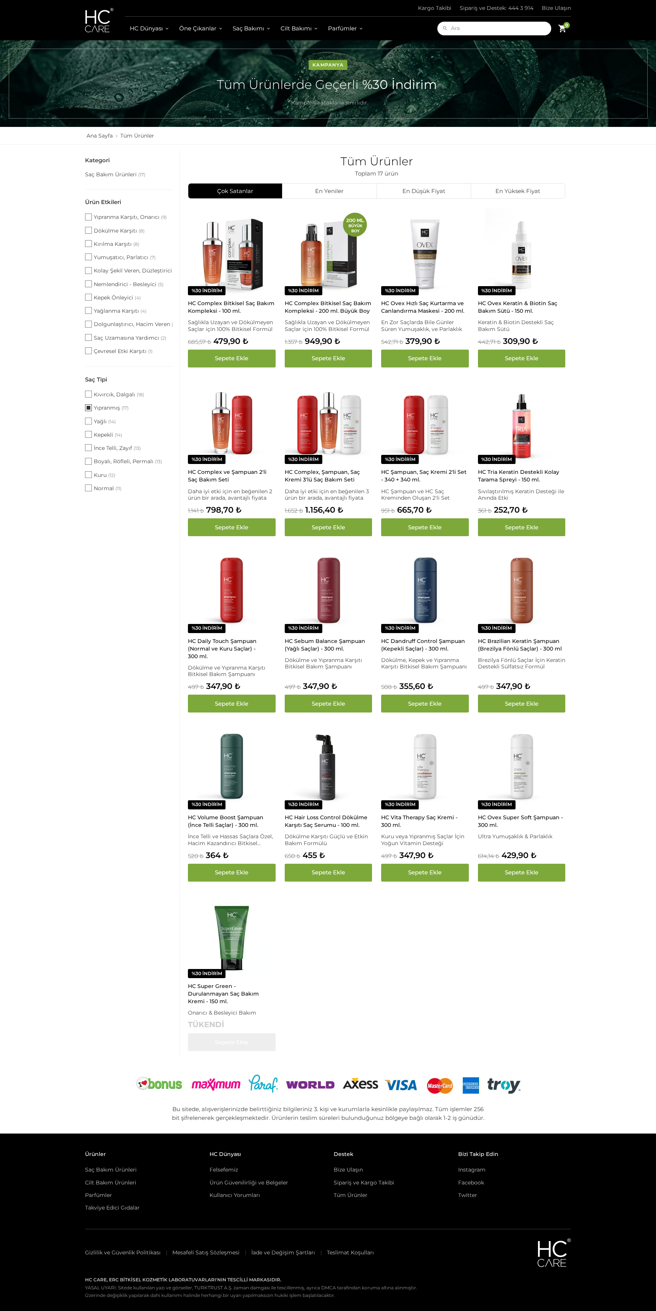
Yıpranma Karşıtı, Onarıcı (130, 217)
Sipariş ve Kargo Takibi (364, 1182)
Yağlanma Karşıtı (120, 310)
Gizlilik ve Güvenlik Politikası (123, 1252)
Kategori (97, 160)
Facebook (471, 1182)
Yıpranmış (111, 407)
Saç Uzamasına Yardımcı (130, 337)
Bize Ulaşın (556, 8)
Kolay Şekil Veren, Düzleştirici (133, 270)
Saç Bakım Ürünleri (115, 174)
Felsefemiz (224, 1169)
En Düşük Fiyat (423, 191)
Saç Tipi (96, 379)
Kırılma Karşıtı (116, 244)
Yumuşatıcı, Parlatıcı (125, 257)
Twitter (467, 1195)
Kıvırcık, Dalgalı (119, 394)
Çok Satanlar (235, 191)
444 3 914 (496, 8)
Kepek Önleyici (117, 297)
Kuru (104, 475)
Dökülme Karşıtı (119, 230)
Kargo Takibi (434, 8)
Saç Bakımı (248, 28)
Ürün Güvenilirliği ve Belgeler (249, 1182)
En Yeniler (329, 191)
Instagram (472, 1169)
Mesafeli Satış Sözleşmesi (206, 1252)
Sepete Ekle (231, 358)
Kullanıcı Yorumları (235, 1195)
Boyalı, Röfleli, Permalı (128, 461)
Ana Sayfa (100, 136)
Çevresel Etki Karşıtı (123, 351)
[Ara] (445, 28)
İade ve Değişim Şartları (283, 1252)
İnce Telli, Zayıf (117, 448)
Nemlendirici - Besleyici (129, 284)
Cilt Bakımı (296, 28)
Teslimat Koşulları (350, 1252)
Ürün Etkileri (103, 202)
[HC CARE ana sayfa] (105, 20)
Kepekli (108, 434)
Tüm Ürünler (350, 1195)
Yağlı (105, 421)
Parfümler (342, 28)
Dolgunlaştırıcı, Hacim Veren (133, 324)
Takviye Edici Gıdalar (112, 1207)
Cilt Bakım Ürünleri (110, 1182)
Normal (107, 488)
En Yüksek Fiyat (517, 191)
